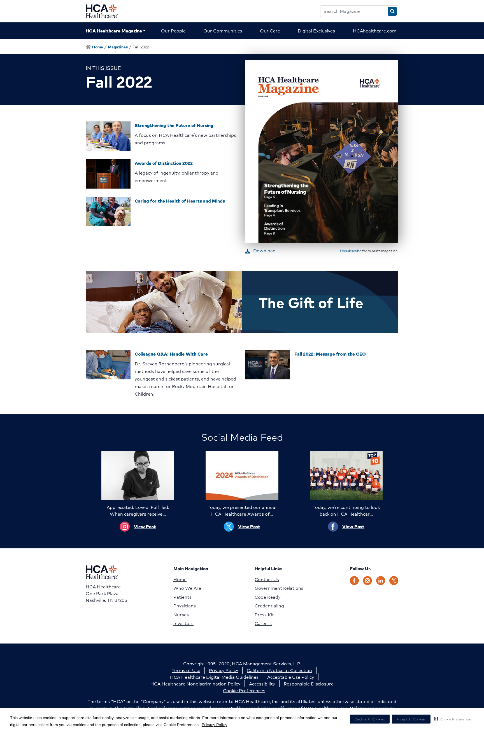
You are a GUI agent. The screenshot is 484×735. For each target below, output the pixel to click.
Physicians (184, 605)
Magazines (118, 47)
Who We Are (187, 588)
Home (180, 579)
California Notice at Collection (279, 670)
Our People (173, 30)
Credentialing (269, 605)
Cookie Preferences (244, 690)
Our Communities (222, 30)
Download (264, 250)
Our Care (270, 30)
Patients (182, 597)
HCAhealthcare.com (374, 30)
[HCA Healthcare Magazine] (106, 11)
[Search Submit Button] (392, 11)
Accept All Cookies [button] (411, 719)
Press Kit (264, 614)
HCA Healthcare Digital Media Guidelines (214, 676)
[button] (453, 719)
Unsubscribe (350, 250)
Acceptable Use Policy (290, 676)
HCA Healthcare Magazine (114, 30)
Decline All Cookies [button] (370, 719)
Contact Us (267, 579)
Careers (263, 623)
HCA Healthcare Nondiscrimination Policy (195, 683)
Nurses (181, 614)
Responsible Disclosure (309, 683)
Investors (183, 623)
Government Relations (279, 588)
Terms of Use (186, 670)
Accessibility (262, 683)
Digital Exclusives (316, 30)
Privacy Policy (214, 724)
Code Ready (267, 597)
